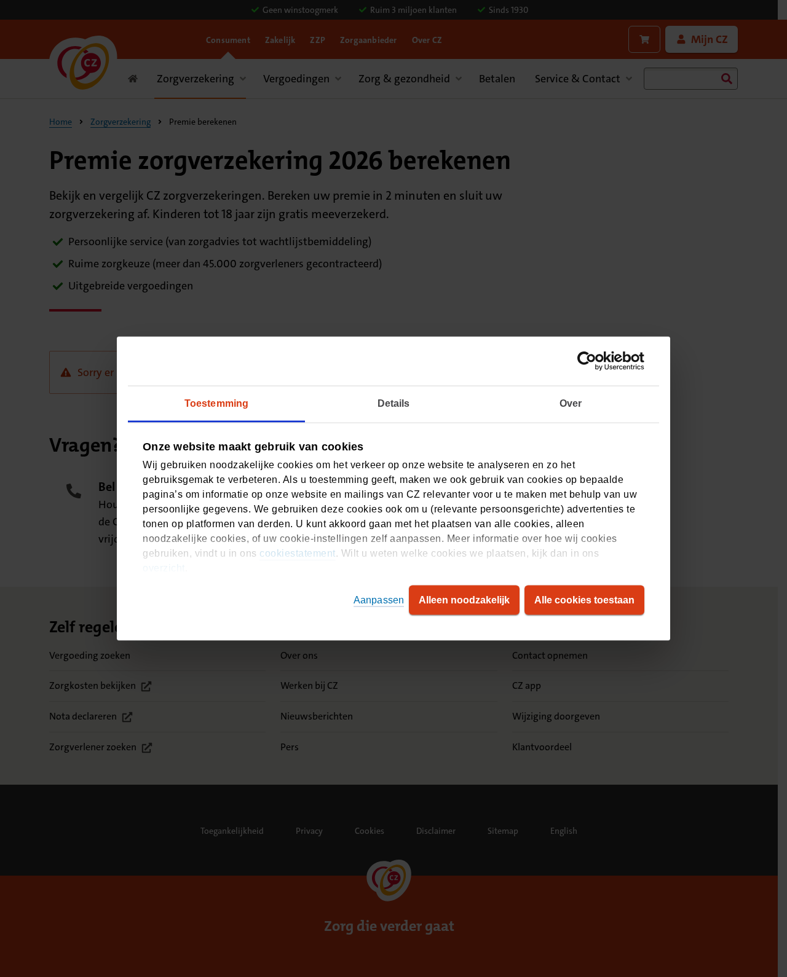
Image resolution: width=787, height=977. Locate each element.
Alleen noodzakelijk (464, 600)
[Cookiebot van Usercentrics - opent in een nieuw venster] (590, 361)
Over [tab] (571, 403)
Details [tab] (394, 403)
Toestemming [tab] (216, 403)
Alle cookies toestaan (584, 600)
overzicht (164, 568)
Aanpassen (379, 600)
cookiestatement (297, 553)
